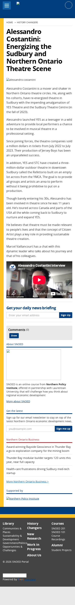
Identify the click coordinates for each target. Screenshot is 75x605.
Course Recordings (58, 537)
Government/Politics (15, 543)
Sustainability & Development (12, 537)
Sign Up (65, 315)
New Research (34, 536)
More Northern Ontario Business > (27, 481)
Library (8, 523)
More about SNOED (18, 401)
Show (14, 335)
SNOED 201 (58, 528)
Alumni (57, 545)
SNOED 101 (58, 532)
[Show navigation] (7, 5)
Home (9, 22)
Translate (30, 579)
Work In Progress (34, 546)
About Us (34, 555)
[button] (68, 5)
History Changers (27, 22)
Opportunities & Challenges (12, 548)
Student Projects (62, 550)
